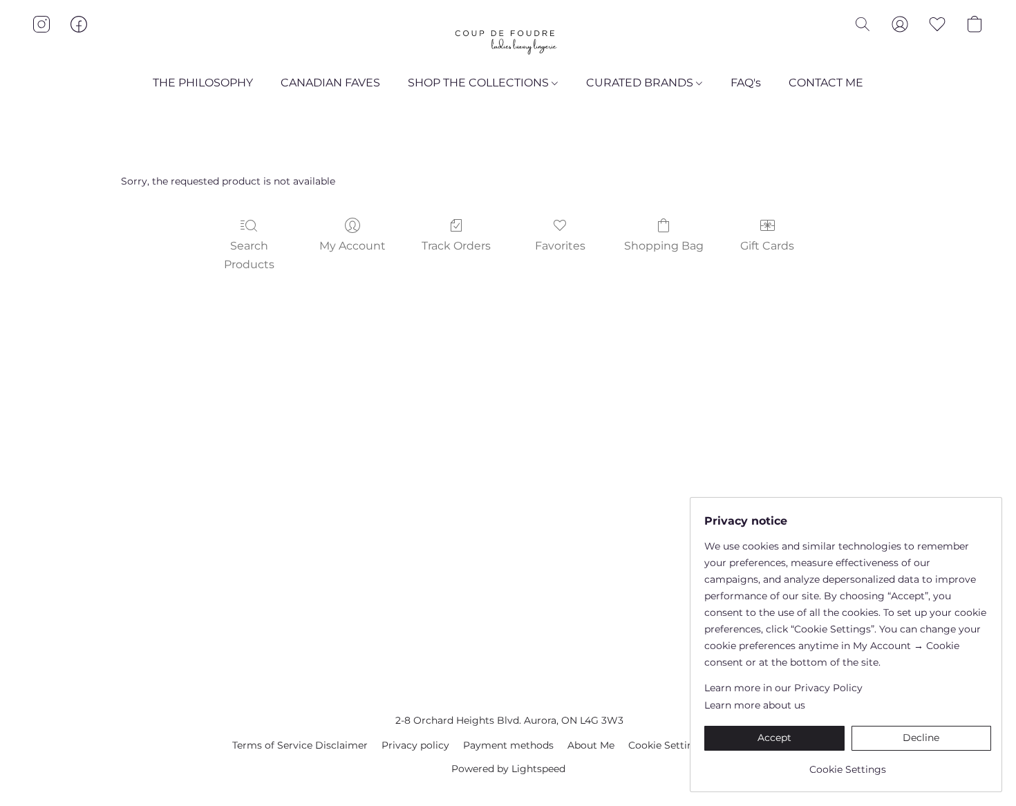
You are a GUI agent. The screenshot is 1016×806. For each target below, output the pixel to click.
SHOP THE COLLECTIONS (480, 82)
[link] (847, 764)
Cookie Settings (666, 745)
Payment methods (508, 745)
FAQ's (746, 82)
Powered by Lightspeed (508, 768)
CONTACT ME (826, 82)
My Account (352, 245)
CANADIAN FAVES (330, 82)
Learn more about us (754, 705)
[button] (508, 38)
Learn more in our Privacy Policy (783, 688)
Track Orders (456, 245)
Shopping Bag (664, 245)
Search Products (249, 254)
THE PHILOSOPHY (203, 82)
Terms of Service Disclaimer (300, 745)
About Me (590, 745)
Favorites (560, 245)
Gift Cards (767, 245)
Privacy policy (415, 745)
